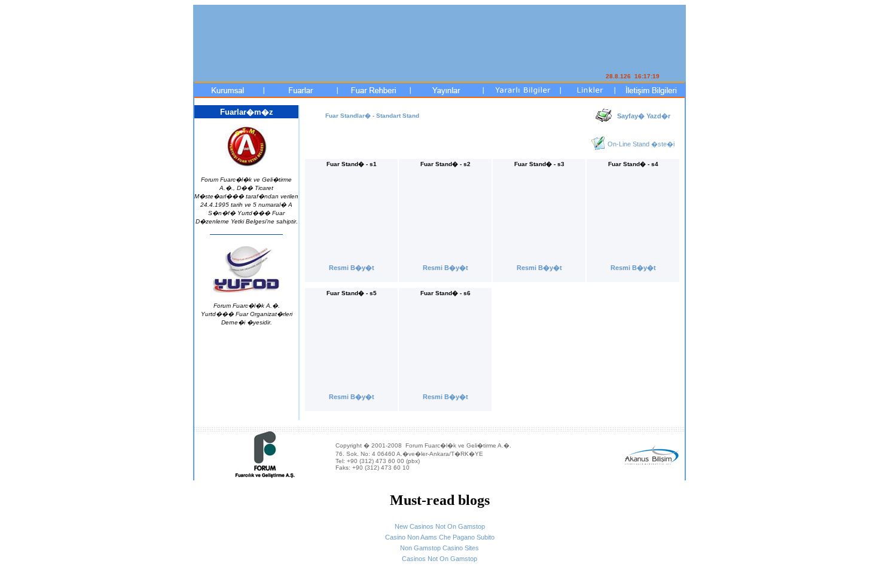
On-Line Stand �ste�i (641, 144)
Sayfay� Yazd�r (643, 115)
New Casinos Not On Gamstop (440, 526)
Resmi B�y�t (351, 267)
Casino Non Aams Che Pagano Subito (440, 537)
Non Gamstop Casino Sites (439, 547)
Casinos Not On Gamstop (439, 558)
